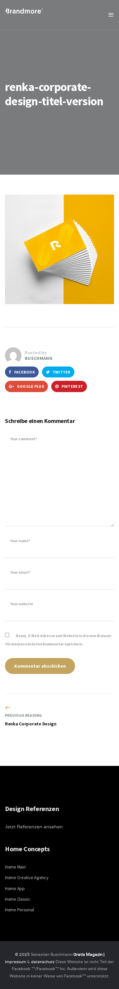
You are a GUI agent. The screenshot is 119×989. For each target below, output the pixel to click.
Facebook (24, 372)
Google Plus (30, 386)
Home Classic (17, 899)
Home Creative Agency (26, 877)
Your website (21, 603)
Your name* (20, 540)
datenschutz (43, 961)
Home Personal (19, 910)
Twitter (61, 372)
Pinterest (71, 386)
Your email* (20, 572)
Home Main (15, 867)
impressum (15, 961)
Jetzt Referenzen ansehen (34, 827)
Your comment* (23, 438)
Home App (15, 888)
